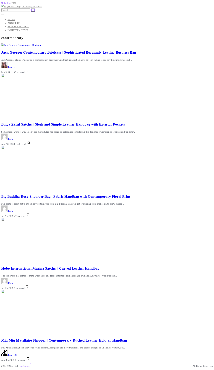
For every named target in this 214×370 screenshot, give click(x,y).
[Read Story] (27, 72)
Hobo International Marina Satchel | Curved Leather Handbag (50, 268)
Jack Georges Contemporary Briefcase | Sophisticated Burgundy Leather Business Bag (68, 52)
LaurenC (12, 355)
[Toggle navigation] (2, 14)
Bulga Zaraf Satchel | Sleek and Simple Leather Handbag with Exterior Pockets (63, 124)
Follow (7, 3)
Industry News (18, 30)
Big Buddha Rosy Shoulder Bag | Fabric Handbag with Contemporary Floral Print (65, 196)
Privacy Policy (18, 26)
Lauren (11, 67)
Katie (10, 139)
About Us (14, 23)
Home (11, 19)
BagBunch (25, 366)
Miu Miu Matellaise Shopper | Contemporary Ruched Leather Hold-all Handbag (64, 340)
